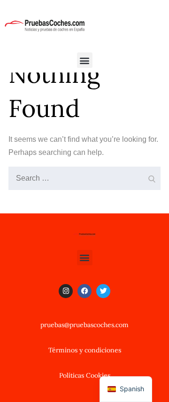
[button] (84, 60)
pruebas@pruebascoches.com (84, 325)
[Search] (151, 176)
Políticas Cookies (84, 375)
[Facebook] (84, 291)
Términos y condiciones (84, 350)
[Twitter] (103, 291)
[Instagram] (66, 291)
